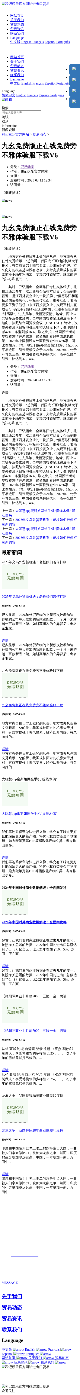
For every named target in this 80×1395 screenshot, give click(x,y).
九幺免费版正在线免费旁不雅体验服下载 (32, 705)
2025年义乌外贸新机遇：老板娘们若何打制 (34, 596)
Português (63, 42)
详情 (5, 640)
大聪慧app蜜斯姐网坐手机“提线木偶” (29, 813)
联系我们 (17, 33)
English (26, 42)
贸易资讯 (17, 29)
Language (17, 38)
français (32, 95)
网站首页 (17, 15)
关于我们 (17, 20)
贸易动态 (17, 24)
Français (38, 42)
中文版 (15, 42)
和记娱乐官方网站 (15, 134)
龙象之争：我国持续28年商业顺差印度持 (32, 1130)
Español (50, 42)
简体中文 (8, 95)
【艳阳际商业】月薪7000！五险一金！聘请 (34, 1030)
